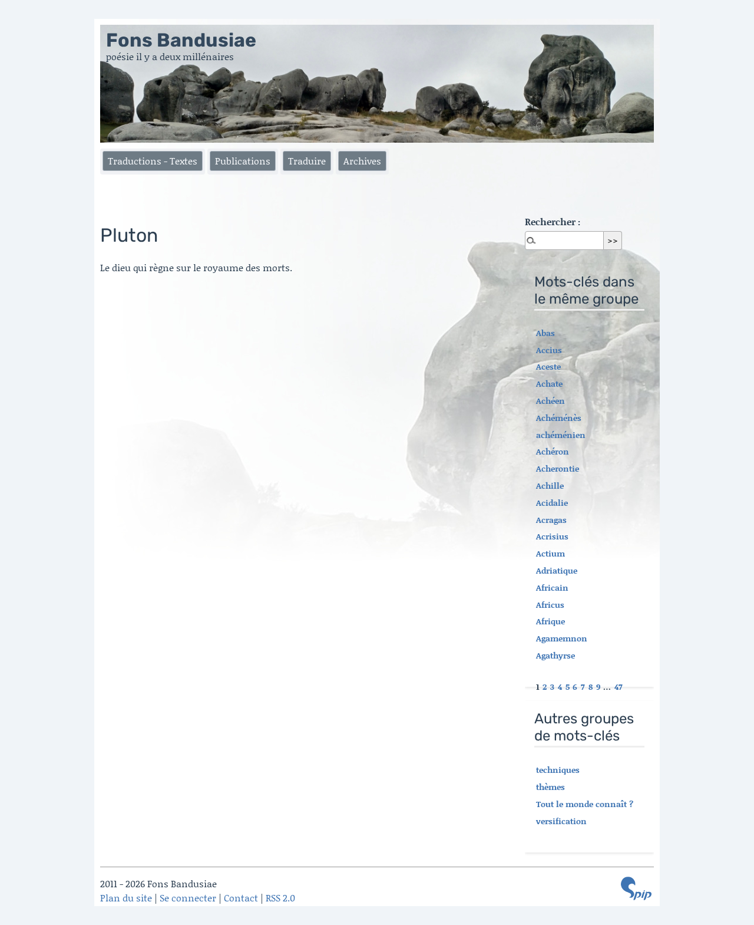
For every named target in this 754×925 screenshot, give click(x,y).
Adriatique (556, 570)
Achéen (550, 400)
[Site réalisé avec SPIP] (636, 888)
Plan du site (126, 897)
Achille (550, 485)
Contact (241, 897)
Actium (550, 553)
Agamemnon (561, 638)
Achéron (552, 451)
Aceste (548, 366)
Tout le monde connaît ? (584, 804)
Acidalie (552, 502)
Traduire (307, 160)
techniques (558, 769)
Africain (552, 587)
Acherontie (557, 468)
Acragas (551, 519)
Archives (362, 160)
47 (618, 686)
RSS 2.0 (280, 897)
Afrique (550, 621)
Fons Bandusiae (181, 40)
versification (561, 821)
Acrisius (552, 536)
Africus (550, 604)
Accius (549, 350)
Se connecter (188, 897)
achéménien (561, 435)
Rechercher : (552, 221)
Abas (545, 333)
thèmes (550, 787)
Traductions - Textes (152, 160)
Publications (242, 160)
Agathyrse (555, 655)
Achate (549, 383)
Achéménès (558, 418)
